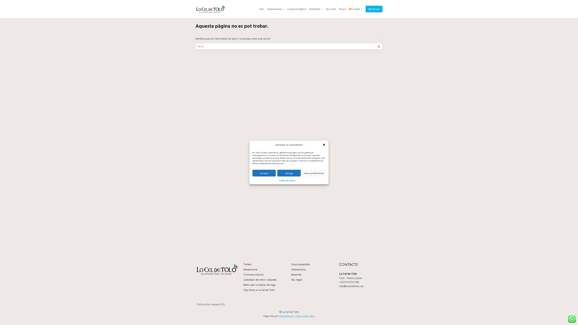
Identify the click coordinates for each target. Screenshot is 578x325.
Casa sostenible (300, 264)
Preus (342, 9)
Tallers (247, 264)
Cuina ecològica (296, 9)
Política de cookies (287, 180)
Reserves (374, 9)
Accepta (264, 173)
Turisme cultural (253, 274)
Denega (289, 173)
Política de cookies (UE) (211, 304)
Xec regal (296, 279)
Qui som (331, 9)
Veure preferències (314, 173)
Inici (261, 9)
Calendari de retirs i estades (260, 279)
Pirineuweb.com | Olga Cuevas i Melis (297, 316)
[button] (324, 144)
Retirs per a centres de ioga (259, 284)
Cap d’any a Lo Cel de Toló (259, 290)
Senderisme (250, 269)
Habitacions (298, 269)
